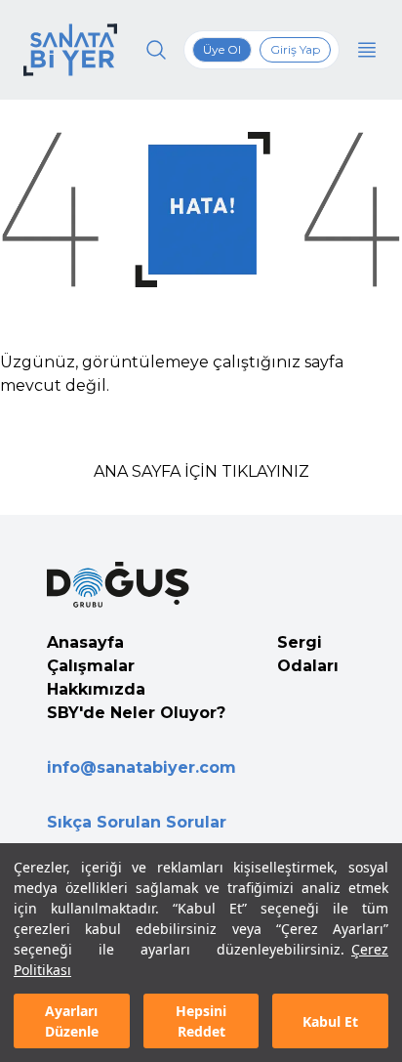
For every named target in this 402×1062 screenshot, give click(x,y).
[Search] (156, 50)
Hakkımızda (96, 689)
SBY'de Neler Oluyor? (136, 712)
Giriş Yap (295, 49)
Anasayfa (85, 642)
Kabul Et (330, 1021)
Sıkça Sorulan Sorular (136, 822)
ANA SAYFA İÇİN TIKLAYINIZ (201, 471)
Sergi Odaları (308, 654)
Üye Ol (222, 49)
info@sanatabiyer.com (141, 767)
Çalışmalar (91, 666)
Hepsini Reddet (201, 1021)
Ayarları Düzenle (72, 1021)
